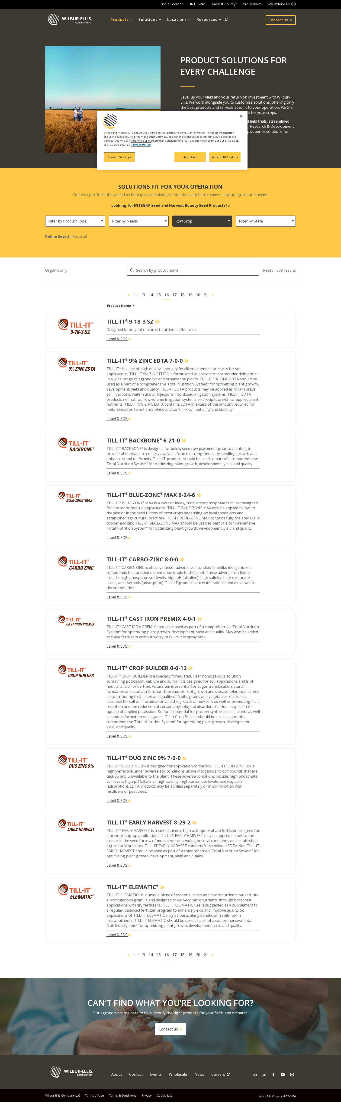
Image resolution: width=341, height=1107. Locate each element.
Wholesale (178, 1074)
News (199, 1074)
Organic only (56, 270)
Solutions (148, 19)
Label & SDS (117, 338)
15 (159, 294)
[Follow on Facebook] (273, 1074)
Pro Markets (252, 4)
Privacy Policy (141, 144)
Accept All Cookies (225, 157)
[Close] (241, 116)
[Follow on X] (264, 1074)
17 (174, 294)
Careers (218, 1074)
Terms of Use (94, 1095)
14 (151, 294)
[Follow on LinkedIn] (255, 1074)
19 (190, 294)
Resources (206, 19)
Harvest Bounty (224, 4)
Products (119, 19)
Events (156, 1074)
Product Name (119, 305)
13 (143, 294)
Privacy (147, 1095)
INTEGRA (197, 4)
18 (182, 294)
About (116, 1074)
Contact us (278, 19)
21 (206, 294)
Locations (177, 19)
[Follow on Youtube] (282, 1074)
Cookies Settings (119, 157)
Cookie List (164, 1095)
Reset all (79, 236)
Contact (136, 1074)
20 (198, 294)
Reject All (190, 157)
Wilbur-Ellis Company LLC (62, 1095)
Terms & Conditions (122, 1095)
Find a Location (171, 4)
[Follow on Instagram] (292, 1074)
